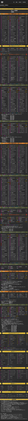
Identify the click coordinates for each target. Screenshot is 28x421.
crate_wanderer (3, 6)
